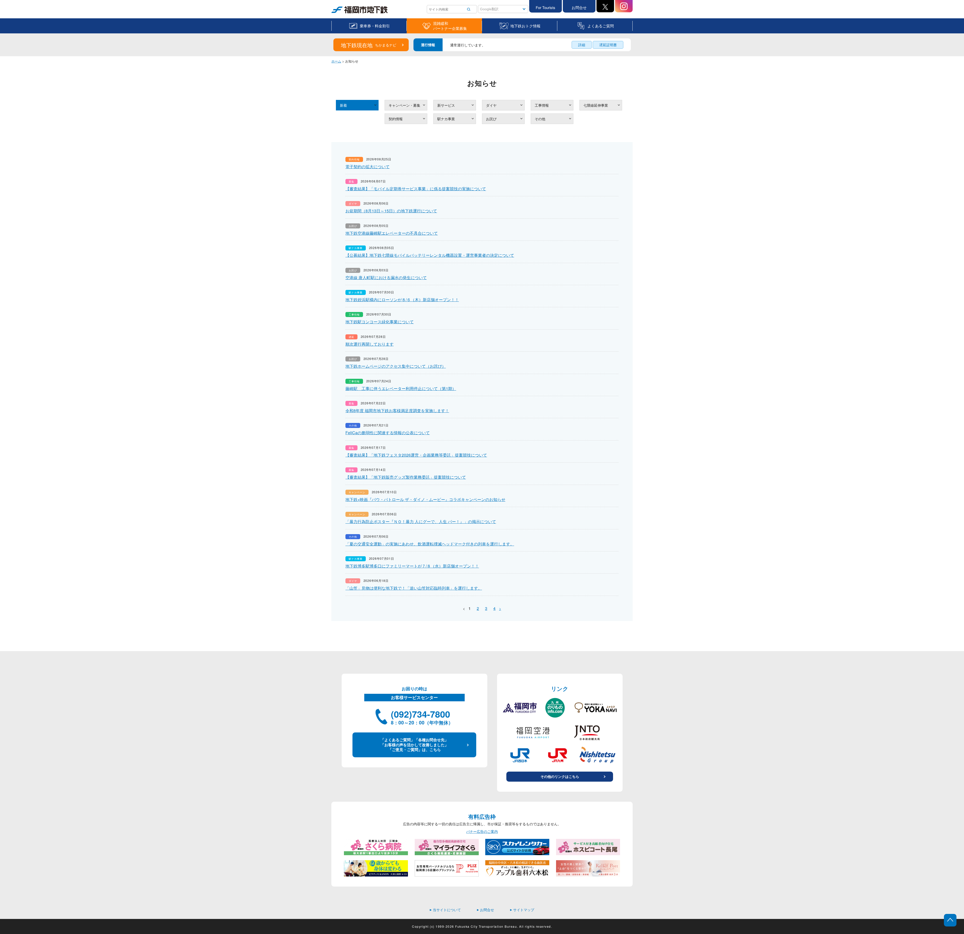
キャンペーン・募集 (404, 105)
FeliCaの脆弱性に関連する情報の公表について (387, 432)
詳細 (581, 44)
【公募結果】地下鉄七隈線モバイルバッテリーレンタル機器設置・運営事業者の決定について (429, 255)
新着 (343, 105)
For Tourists (545, 7)
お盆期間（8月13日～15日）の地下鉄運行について (391, 211)
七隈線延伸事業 (595, 105)
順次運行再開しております (369, 344)
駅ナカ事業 (446, 118)
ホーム (336, 61)
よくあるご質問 (600, 25)
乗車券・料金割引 (375, 25)
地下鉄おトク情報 (525, 25)
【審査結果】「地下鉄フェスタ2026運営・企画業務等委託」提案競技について (416, 455)
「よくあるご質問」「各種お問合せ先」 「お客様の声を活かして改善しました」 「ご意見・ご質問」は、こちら (414, 744)
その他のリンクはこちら (559, 776)
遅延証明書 (608, 44)
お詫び (491, 118)
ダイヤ (491, 105)
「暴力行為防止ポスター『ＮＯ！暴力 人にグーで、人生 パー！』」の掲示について (420, 521)
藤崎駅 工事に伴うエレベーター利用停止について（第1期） (400, 388)
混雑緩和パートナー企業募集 (450, 26)
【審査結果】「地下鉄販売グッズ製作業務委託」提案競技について (405, 477)
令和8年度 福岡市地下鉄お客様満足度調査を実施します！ (397, 410)
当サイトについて (445, 909)
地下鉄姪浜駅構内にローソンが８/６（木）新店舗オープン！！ (402, 299)
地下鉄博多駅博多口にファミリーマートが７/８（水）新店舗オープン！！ (412, 566)
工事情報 (542, 105)
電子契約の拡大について (367, 166)
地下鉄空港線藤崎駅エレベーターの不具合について (391, 233)
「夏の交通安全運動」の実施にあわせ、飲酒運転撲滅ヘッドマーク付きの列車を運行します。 (429, 544)
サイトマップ (522, 909)
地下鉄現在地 (368, 45)
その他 (540, 118)
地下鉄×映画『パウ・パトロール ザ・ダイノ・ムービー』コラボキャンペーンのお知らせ (425, 499)
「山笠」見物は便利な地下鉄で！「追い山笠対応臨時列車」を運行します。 (413, 588)
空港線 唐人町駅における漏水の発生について (386, 277)
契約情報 (396, 118)
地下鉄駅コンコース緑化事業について (379, 322)
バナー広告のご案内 (482, 831)
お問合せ (579, 7)
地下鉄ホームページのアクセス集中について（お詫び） (395, 366)
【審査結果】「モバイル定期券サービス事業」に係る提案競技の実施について (415, 189)
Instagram (624, 6)
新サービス (446, 105)
